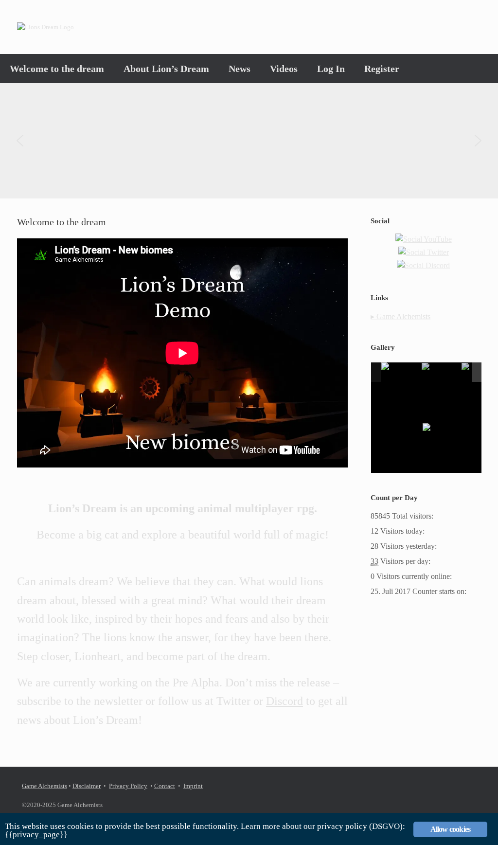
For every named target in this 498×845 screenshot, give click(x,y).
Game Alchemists (44, 786)
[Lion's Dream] (45, 27)
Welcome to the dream (57, 68)
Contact (164, 786)
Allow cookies (450, 829)
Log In (331, 68)
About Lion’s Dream (166, 68)
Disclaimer (86, 786)
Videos (284, 68)
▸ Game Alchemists (400, 316)
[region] (249, 140)
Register (381, 68)
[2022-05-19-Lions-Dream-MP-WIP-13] (400, 372)
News (239, 68)
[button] (20, 140)
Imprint (193, 786)
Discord (284, 701)
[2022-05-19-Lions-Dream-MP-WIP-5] (441, 372)
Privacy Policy (128, 786)
